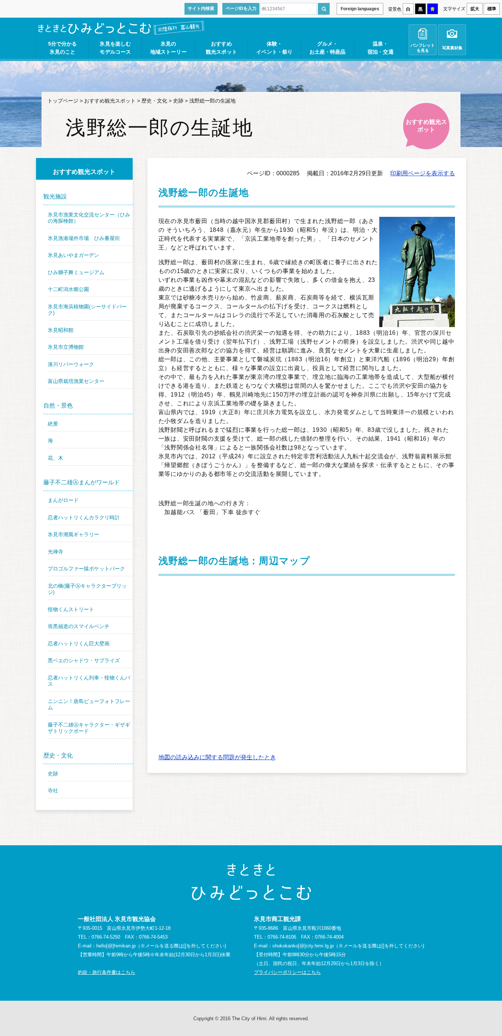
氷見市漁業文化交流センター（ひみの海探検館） (89, 218)
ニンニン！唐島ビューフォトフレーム (89, 704)
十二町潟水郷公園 (68, 289)
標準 (491, 9)
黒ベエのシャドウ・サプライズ (84, 660)
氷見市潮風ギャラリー (73, 534)
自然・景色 (58, 405)
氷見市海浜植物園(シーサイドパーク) (87, 310)
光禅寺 (55, 552)
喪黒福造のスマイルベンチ (79, 626)
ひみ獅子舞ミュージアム (76, 272)
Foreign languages (360, 9)
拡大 (474, 9)
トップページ (62, 101)
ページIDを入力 (241, 8)
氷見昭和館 (60, 330)
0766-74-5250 (106, 937)
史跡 (178, 101)
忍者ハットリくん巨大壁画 (79, 643)
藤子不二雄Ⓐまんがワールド (81, 482)
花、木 (55, 458)
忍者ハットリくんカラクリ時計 (84, 517)
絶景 (53, 424)
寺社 (53, 790)
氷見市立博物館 (66, 347)
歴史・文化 (154, 101)
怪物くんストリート (71, 609)
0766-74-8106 (282, 937)
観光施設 (55, 196)
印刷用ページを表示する (422, 173)
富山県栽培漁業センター (76, 381)
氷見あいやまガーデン (73, 255)
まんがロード (63, 500)
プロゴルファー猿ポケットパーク (86, 568)
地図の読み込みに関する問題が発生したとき (217, 757)
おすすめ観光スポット (110, 101)
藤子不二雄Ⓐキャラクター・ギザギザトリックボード (89, 728)
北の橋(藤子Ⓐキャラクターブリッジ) (87, 589)
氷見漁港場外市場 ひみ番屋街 (84, 238)
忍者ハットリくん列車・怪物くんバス (89, 681)
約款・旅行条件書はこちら (106, 972)
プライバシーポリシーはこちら (287, 972)
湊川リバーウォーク (71, 364)
